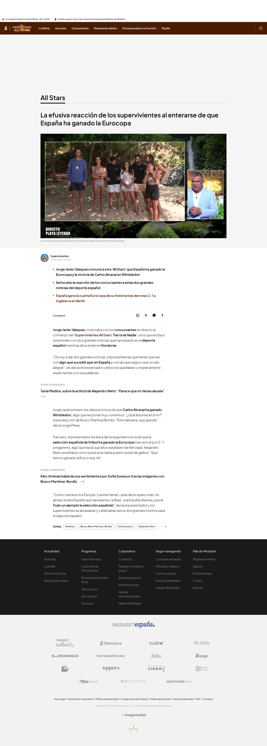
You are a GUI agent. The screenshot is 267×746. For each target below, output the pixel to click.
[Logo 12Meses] (202, 668)
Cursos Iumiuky (166, 573)
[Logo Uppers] (111, 668)
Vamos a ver (89, 589)
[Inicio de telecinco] (5, 28)
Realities (70, 526)
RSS (198, 699)
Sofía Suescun (125, 526)
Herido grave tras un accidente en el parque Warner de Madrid (91, 19)
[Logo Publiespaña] (133, 681)
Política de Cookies (160, 699)
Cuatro (198, 580)
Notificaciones (129, 585)
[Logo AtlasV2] (88, 681)
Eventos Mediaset (168, 580)
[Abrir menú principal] (261, 28)
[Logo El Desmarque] (65, 656)
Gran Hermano (91, 559)
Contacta (125, 559)
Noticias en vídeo (56, 580)
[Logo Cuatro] (156, 643)
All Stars (53, 98)
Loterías (49, 566)
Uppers (198, 566)
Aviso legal (59, 699)
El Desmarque (202, 573)
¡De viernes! (89, 596)
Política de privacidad (107, 699)
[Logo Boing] (156, 655)
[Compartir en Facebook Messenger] (154, 315)
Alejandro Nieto (147, 526)
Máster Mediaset (130, 603)
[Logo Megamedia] (135, 715)
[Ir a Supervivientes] (21, 28)
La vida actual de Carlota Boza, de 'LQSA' (27, 19)
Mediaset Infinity (204, 559)
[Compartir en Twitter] (146, 315)
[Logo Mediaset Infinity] (65, 643)
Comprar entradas (168, 559)
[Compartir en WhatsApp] (138, 315)
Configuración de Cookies (134, 699)
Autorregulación (130, 578)
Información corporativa (80, 699)
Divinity (198, 588)
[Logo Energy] (202, 655)
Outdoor (87, 603)
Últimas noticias (55, 573)
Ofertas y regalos (167, 566)
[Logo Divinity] (202, 643)
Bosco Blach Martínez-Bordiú (96, 526)
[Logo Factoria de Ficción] (111, 655)
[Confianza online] (133, 732)
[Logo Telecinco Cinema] (156, 668)
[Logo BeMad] (65, 668)
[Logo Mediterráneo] (179, 681)
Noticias (50, 559)
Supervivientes (59, 256)
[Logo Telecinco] (111, 643)
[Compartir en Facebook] (162, 315)
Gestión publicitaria (183, 699)
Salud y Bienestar (167, 588)
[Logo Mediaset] (133, 627)
